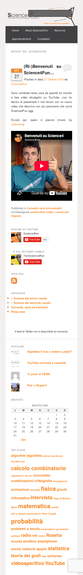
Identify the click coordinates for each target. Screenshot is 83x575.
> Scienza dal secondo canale (30, 303)
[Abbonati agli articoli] (14, 283)
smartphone (47, 541)
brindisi (15, 461)
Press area (18, 312)
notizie (55, 507)
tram (44, 556)
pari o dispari (18, 513)
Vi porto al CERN (38, 374)
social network (23, 548)
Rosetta (54, 535)
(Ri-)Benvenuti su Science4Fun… (43, 69)
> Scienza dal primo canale (29, 298)
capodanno (17, 475)
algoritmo (34, 455)
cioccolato (41, 475)
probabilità (27, 520)
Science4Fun (19, 84)
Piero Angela (49, 513)
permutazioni (34, 513)
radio (26, 535)
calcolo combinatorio (38, 468)
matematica (34, 506)
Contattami (43, 39)
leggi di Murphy (62, 498)
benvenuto (57, 455)
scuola (16, 541)
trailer (50, 212)
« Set (23, 440)
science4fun (37, 212)
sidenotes (17, 124)
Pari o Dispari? (37, 385)
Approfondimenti (21, 39)
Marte (14, 507)
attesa (46, 455)
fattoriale (35, 489)
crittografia (43, 480)
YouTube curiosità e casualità (46, 363)
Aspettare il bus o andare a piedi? (49, 351)
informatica (20, 497)
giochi (62, 489)
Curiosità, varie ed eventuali (44, 208)
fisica (48, 488)
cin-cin (28, 475)
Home (15, 30)
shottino (30, 541)
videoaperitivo (27, 563)
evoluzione (20, 489)
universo (54, 555)
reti (34, 535)
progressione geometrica (55, 529)
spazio (41, 548)
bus (22, 461)
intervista (41, 497)
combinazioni (22, 480)
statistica (58, 548)
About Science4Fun (36, 30)
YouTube (55, 563)
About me (59, 30)
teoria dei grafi (26, 555)
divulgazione (60, 481)
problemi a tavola (25, 528)
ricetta (41, 535)
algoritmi (18, 455)
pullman (15, 535)
